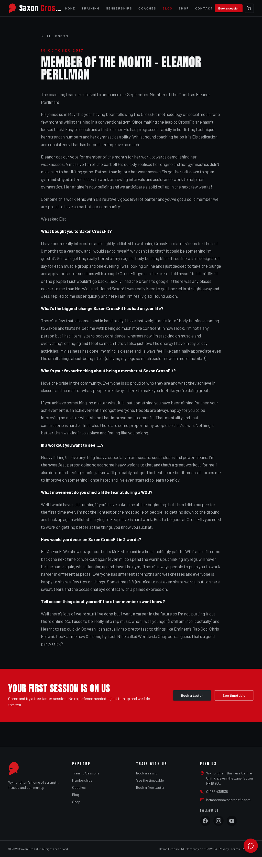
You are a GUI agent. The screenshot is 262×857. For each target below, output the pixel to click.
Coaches (147, 8)
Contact (204, 8)
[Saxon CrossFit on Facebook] (205, 821)
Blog (168, 8)
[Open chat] (251, 846)
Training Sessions (85, 773)
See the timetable (150, 780)
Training (90, 8)
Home (70, 8)
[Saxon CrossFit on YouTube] (232, 821)
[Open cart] (249, 8)
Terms (235, 849)
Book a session (228, 8)
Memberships (119, 8)
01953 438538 (217, 791)
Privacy (224, 849)
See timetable (234, 695)
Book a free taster (150, 787)
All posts (58, 36)
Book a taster (192, 695)
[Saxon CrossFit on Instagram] (218, 821)
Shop (184, 8)
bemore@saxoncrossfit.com (228, 800)
